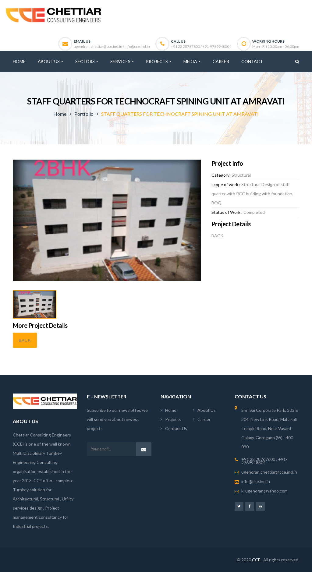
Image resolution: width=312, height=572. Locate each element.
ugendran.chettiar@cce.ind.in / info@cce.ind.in (112, 46)
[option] (107, 220)
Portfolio (84, 114)
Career (204, 419)
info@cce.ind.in (255, 481)
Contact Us (176, 428)
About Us (206, 410)
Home (59, 114)
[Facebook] (249, 506)
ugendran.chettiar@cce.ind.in (269, 472)
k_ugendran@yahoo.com (264, 490)
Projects (173, 419)
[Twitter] (239, 506)
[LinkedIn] (260, 506)
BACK (25, 340)
